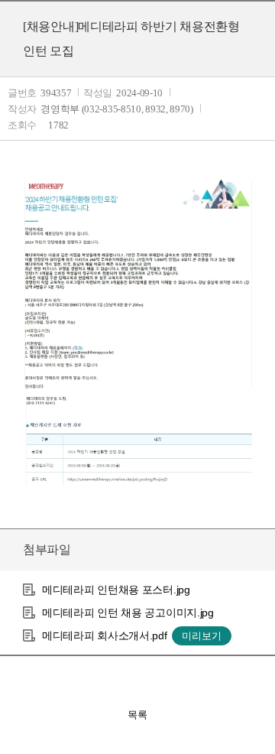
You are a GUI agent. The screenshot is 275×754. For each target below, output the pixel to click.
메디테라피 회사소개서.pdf (104, 635)
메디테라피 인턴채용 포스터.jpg (116, 589)
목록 (137, 714)
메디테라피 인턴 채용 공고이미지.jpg (128, 612)
